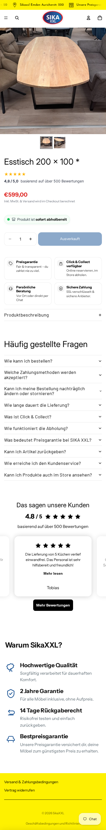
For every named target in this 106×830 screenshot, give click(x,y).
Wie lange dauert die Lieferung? (36, 405)
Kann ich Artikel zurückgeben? (35, 451)
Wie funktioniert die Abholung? (36, 428)
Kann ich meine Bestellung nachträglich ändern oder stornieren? (44, 391)
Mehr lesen (53, 573)
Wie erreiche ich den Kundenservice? (42, 463)
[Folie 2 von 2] (59, 142)
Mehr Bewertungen (53, 605)
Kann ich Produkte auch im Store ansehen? (48, 475)
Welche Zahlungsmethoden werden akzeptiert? (40, 374)
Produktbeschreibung (26, 315)
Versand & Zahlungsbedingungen (31, 782)
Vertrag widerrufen (19, 790)
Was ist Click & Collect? (27, 416)
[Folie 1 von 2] (46, 142)
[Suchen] (17, 18)
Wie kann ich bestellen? (28, 361)
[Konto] (88, 18)
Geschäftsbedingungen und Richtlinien (53, 823)
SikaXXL (58, 813)
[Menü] (6, 18)
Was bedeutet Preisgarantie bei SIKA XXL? (47, 440)
